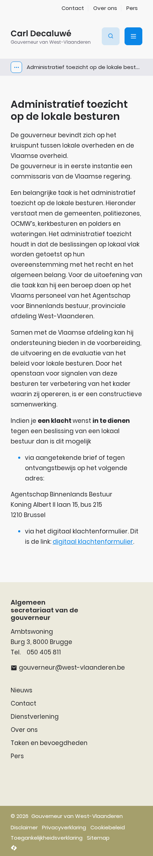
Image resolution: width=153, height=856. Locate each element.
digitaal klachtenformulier (93, 541)
